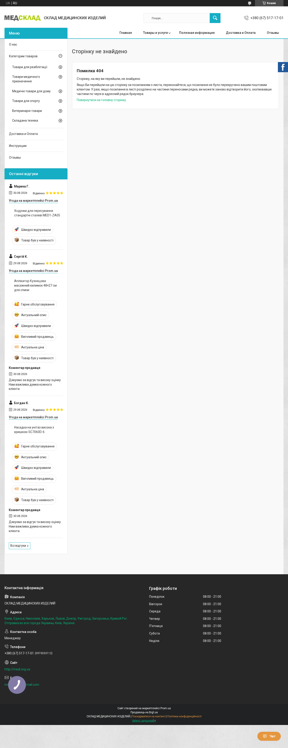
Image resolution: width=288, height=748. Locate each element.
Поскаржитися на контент (148, 716)
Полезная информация (197, 33)
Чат (272, 736)
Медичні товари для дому (31, 91)
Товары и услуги (155, 33)
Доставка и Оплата (241, 33)
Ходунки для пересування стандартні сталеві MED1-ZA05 (37, 213)
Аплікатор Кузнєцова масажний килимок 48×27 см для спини (35, 285)
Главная (125, 33)
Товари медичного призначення (26, 79)
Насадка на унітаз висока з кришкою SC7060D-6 (34, 430)
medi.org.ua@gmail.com (21, 684)
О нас (13, 44)
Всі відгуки (18, 545)
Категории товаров (23, 56)
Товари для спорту (26, 101)
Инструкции (18, 146)
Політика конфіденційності (184, 716)
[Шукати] (215, 18)
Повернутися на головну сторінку (101, 100)
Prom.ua (165, 708)
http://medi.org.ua (17, 669)
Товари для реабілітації (29, 67)
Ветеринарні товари (27, 111)
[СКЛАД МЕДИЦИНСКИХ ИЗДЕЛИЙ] (22, 18)
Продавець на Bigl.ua (144, 712)
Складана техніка (25, 120)
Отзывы (273, 33)
